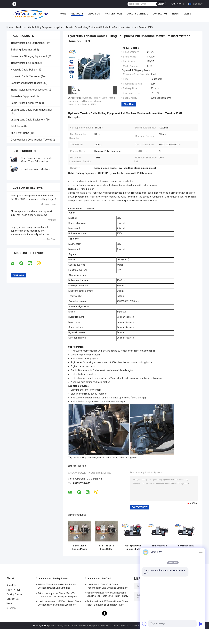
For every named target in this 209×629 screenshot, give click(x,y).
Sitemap (11, 608)
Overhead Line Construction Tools (30, 139)
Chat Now (176, 3)
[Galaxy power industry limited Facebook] (14, 4)
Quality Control (137, 13)
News (175, 13)
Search (161, 4)
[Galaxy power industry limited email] (15, 263)
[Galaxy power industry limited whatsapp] (23, 263)
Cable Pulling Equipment (40, 27)
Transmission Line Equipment (27, 42)
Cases (187, 13)
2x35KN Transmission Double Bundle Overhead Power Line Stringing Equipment (57, 586)
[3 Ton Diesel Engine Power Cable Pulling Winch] (79, 531)
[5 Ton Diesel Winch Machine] (13, 169)
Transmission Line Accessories (28, 89)
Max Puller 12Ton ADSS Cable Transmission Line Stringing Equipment (107, 586)
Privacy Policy (40, 625)
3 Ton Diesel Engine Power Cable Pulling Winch (79, 547)
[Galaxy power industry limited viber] (41, 263)
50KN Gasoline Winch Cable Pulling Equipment (186, 547)
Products (77, 13)
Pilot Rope (17, 126)
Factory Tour (113, 13)
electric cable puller (107, 457)
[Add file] (144, 623)
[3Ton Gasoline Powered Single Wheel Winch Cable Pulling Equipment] (13, 160)
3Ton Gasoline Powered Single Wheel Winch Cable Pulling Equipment (36, 161)
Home (62, 13)
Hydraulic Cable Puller (23, 69)
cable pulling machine (84, 457)
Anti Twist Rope (20, 132)
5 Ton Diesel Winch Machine (35, 169)
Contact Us (160, 13)
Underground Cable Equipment (28, 119)
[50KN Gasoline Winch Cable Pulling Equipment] (186, 531)
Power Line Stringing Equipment (29, 56)
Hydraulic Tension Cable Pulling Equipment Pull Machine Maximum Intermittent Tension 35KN (91, 101)
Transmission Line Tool (24, 62)
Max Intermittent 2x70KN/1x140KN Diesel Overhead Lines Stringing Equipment (59, 603)
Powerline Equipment (23, 96)
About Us (94, 13)
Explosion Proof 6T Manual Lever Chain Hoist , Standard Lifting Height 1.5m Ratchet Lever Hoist (107, 603)
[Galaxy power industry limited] (31, 14)
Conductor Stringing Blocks (26, 83)
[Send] (200, 623)
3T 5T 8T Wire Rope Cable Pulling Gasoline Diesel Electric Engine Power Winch (106, 547)
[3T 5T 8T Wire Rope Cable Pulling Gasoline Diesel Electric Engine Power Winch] (106, 531)
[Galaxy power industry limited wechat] (32, 263)
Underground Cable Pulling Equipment (32, 109)
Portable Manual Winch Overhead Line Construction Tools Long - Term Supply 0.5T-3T (107, 594)
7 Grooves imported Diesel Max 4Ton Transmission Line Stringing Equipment (58, 595)
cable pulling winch (128, 457)
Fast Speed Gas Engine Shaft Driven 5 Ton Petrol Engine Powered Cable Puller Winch (132, 547)
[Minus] (201, 552)
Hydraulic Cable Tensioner (25, 76)
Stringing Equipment (22, 49)
